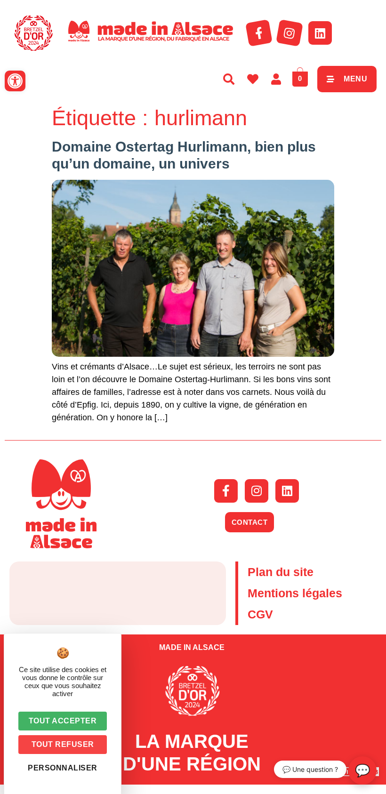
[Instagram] (289, 33)
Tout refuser (63, 744)
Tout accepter (63, 721)
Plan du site (281, 571)
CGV (260, 614)
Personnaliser (62, 768)
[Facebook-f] (259, 33)
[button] (15, 81)
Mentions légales (295, 593)
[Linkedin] (320, 33)
